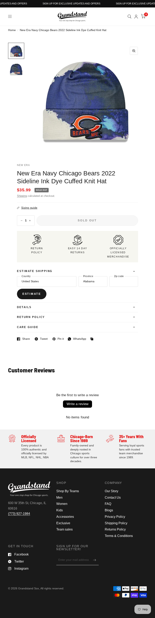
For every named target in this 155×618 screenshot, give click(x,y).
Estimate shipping (34, 271)
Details (24, 307)
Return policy (31, 317)
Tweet (41, 339)
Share (23, 339)
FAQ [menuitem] (108, 503)
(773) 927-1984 (19, 513)
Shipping (22, 196)
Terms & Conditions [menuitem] (119, 536)
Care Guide (27, 327)
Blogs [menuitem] (109, 510)
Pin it (58, 339)
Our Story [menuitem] (111, 491)
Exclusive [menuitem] (63, 523)
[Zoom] (134, 51)
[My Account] (136, 16)
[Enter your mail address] (95, 560)
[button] (16, 51)
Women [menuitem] (61, 503)
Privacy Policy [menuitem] (115, 516)
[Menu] (10, 16)
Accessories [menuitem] (65, 516)
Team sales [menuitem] (64, 529)
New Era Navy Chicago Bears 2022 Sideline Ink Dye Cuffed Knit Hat (66, 177)
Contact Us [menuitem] (113, 497)
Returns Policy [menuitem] (115, 529)
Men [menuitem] (59, 497)
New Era (23, 165)
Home (12, 30)
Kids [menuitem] (59, 510)
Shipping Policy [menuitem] (116, 523)
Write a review (77, 404)
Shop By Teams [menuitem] (67, 491)
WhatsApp (77, 339)
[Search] (129, 16)
